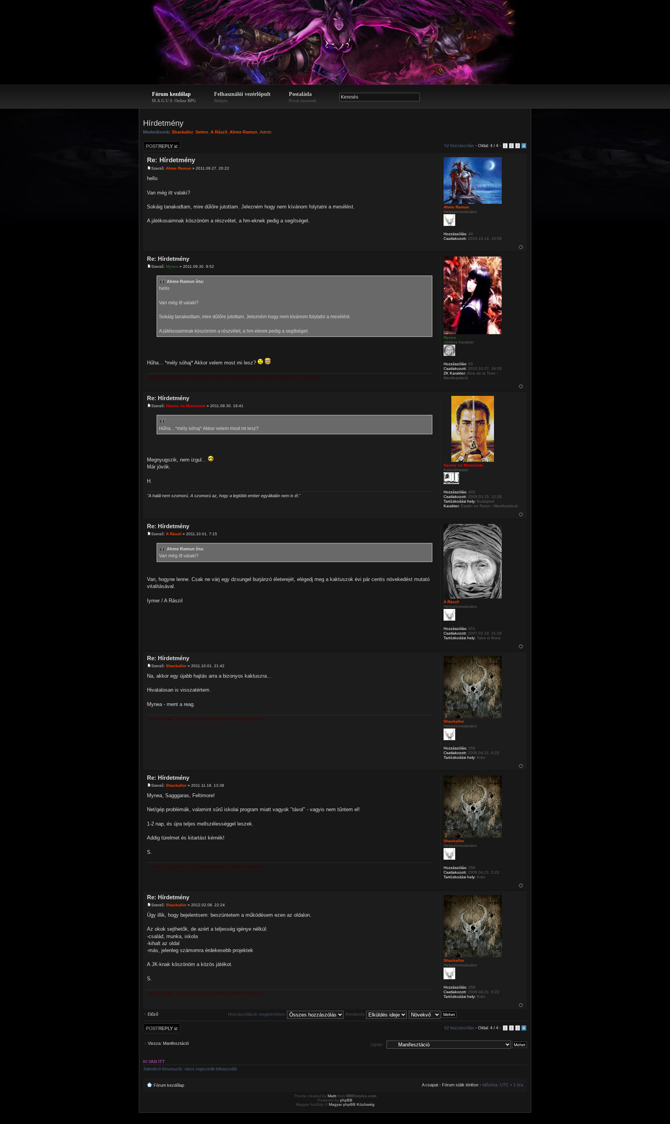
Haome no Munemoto (185, 406)
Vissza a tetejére (521, 247)
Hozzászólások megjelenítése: (257, 1014)
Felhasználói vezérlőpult (242, 97)
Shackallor (182, 132)
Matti (332, 1096)
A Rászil (219, 132)
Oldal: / (488, 145)
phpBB (346, 1100)
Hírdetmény (163, 123)
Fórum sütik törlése (460, 1084)
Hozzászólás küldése (155, 146)
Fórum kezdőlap (174, 97)
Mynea (172, 266)
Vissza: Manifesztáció (168, 1043)
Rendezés (355, 1014)
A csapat (430, 1084)
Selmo (201, 132)
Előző (153, 1014)
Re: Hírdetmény (171, 160)
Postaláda (302, 97)
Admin (265, 132)
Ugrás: (377, 1044)
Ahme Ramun (243, 132)
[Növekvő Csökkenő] (433, 1014)
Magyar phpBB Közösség (352, 1104)
